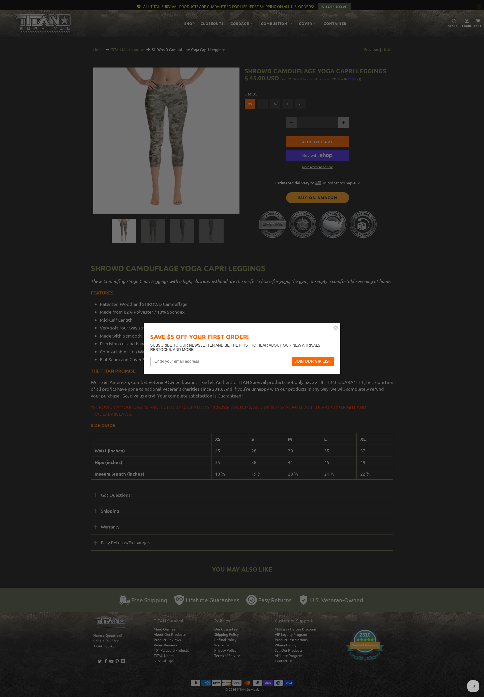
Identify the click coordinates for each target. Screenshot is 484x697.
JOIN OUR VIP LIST (312, 361)
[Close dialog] (335, 327)
